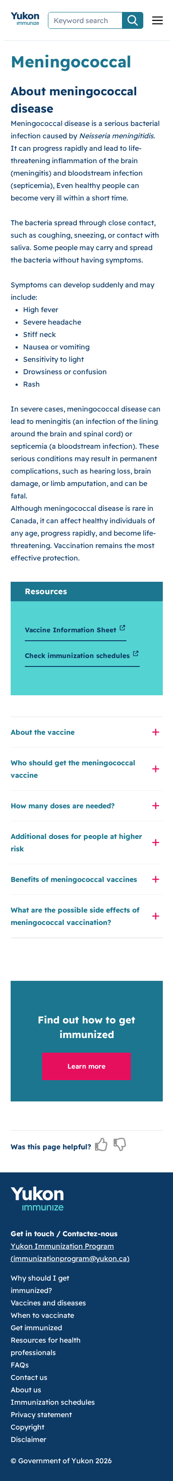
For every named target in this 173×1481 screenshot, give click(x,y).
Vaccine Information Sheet (71, 630)
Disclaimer (28, 1439)
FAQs (20, 1364)
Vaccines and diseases (48, 1302)
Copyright (27, 1426)
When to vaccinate (42, 1315)
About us (26, 1389)
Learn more (86, 1066)
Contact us (29, 1377)
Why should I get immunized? (40, 1284)
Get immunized (36, 1327)
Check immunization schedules (78, 655)
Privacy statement (41, 1414)
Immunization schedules (53, 1402)
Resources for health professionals (46, 1346)
